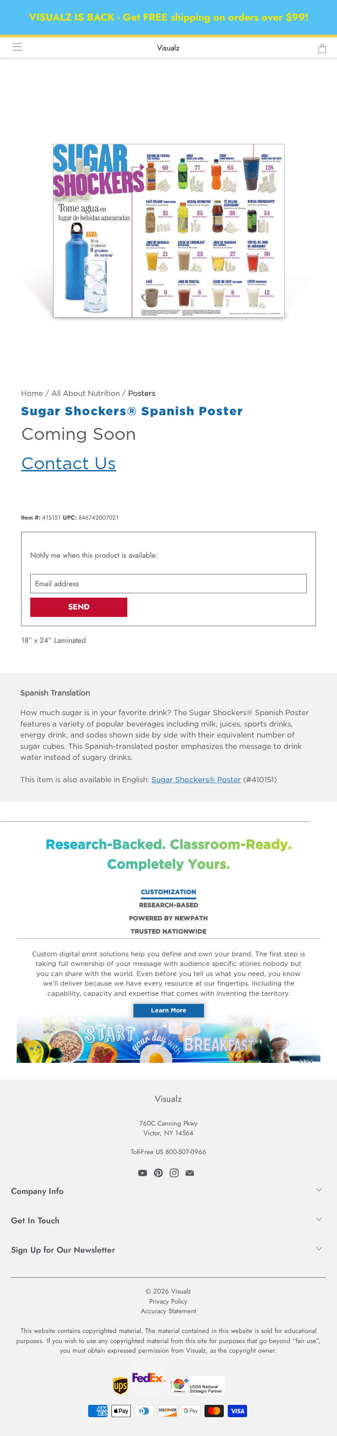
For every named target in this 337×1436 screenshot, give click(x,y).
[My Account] (14, 46)
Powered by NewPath (168, 918)
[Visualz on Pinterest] (158, 1173)
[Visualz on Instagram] (174, 1173)
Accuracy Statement (168, 1311)
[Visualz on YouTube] (142, 1173)
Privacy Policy (168, 1301)
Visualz (168, 48)
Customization (168, 892)
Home (32, 394)
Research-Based (168, 905)
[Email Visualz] (190, 1173)
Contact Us (68, 464)
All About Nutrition (85, 394)
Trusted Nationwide (168, 931)
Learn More (168, 1010)
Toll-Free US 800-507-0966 (168, 1152)
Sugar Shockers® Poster (196, 780)
